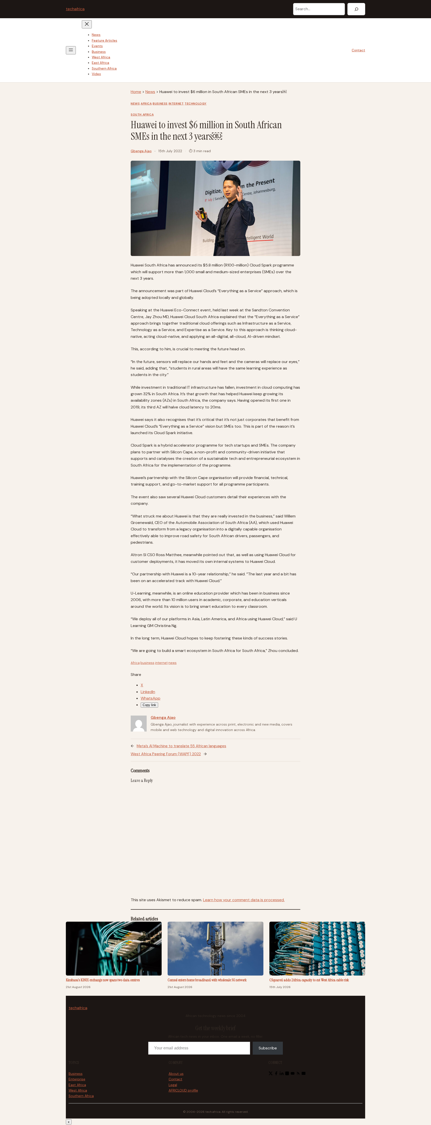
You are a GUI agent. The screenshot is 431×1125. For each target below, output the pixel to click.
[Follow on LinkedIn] (281, 1074)
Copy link (149, 705)
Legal (173, 1085)
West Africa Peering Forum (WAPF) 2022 (166, 753)
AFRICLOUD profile (183, 1090)
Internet (176, 104)
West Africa (78, 1090)
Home (136, 91)
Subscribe (268, 1048)
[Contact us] (303, 1074)
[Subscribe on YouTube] (292, 1074)
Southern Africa (81, 1096)
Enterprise (77, 1079)
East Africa (77, 1085)
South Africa (142, 115)
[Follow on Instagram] (287, 1074)
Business (160, 104)
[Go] (356, 9)
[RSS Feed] (298, 1074)
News (150, 91)
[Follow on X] (270, 1074)
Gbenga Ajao (141, 151)
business (147, 663)
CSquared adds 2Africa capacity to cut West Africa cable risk (309, 980)
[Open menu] (71, 50)
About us (176, 1074)
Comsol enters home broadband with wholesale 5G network (207, 980)
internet (161, 663)
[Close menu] (87, 24)
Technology (196, 104)
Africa (146, 104)
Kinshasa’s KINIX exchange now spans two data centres (103, 980)
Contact (358, 50)
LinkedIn (148, 691)
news (172, 663)
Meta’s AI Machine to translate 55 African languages (181, 746)
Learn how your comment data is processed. (244, 899)
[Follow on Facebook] (276, 1074)
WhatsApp (150, 698)
